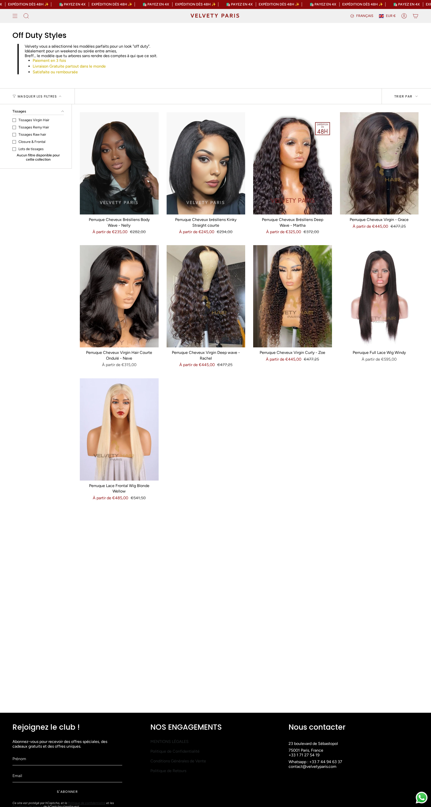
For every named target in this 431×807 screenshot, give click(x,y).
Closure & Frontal (31, 142)
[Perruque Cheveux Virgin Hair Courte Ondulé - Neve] (119, 296)
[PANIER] (415, 16)
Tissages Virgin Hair (33, 120)
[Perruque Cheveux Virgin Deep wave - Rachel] (206, 296)
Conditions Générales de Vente (178, 761)
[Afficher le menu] (15, 16)
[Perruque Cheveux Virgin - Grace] (379, 163)
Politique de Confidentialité (175, 751)
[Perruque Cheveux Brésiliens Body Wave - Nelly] (119, 163)
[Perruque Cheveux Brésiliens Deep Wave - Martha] (292, 163)
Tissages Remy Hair (33, 127)
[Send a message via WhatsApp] (422, 798)
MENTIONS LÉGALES (169, 741)
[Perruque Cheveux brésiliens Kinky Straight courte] (206, 163)
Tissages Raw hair (32, 134)
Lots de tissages (31, 149)
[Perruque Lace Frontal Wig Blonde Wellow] (119, 429)
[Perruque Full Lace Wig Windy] (379, 296)
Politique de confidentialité (87, 803)
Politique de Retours (168, 770)
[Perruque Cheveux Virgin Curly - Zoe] (292, 296)
